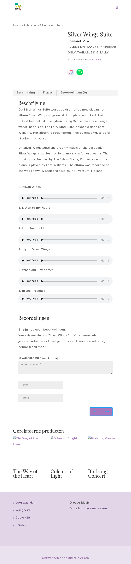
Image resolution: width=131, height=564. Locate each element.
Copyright (23, 518)
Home (17, 26)
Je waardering (29, 358)
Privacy (21, 525)
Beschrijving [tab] (26, 93)
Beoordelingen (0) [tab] (74, 93)
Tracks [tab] (48, 93)
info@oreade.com (94, 509)
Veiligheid (23, 510)
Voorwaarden (25, 503)
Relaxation (30, 26)
